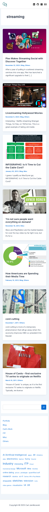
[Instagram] (41, 4)
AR (34, 455)
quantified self (34, 473)
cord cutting (12, 319)
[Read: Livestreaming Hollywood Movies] (24, 95)
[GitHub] (38, 4)
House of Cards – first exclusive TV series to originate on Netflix (23, 375)
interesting (18, 464)
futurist (33, 459)
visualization (17, 485)
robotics (15, 476)
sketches (18, 480)
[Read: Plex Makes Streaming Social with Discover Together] (24, 41)
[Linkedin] (34, 4)
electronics (12, 459)
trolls (36, 481)
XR (28, 485)
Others (27, 65)
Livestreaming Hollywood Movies (24, 113)
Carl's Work (7, 429)
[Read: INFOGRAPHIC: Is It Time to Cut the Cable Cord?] (24, 147)
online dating (8, 472)
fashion (21, 459)
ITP (4, 433)
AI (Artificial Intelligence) (15, 455)
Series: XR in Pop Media (32, 476)
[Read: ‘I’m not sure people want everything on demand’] (24, 201)
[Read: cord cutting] (24, 301)
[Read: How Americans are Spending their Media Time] (24, 256)
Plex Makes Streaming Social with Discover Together (24, 60)
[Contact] (45, 4)
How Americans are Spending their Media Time (22, 275)
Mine (29, 469)
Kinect (32, 464)
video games (7, 485)
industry (8, 463)
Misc (25, 171)
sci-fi (21, 476)
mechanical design (9, 469)
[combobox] (22, 407)
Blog (22, 65)
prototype (24, 473)
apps (30, 455)
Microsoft (21, 468)
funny (27, 459)
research (7, 476)
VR (25, 485)
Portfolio (6, 421)
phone (17, 473)
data (4, 459)
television (28, 481)
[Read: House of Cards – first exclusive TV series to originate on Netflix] (24, 356)
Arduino (40, 455)
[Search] (43, 407)
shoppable (7, 481)
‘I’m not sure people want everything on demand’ (19, 220)
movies (35, 469)
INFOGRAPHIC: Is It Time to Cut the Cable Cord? (23, 166)
